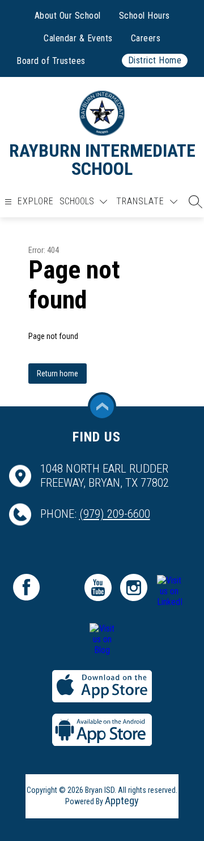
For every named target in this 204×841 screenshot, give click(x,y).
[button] (192, 201)
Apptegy (122, 800)
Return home (57, 373)
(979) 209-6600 (114, 514)
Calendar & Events (78, 38)
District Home (155, 60)
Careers (146, 38)
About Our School (68, 15)
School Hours (144, 15)
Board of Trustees (51, 60)
